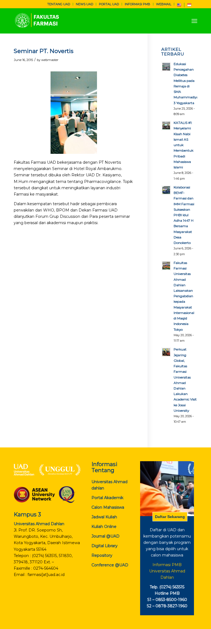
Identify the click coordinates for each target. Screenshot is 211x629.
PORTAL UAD (109, 4)
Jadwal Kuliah (104, 516)
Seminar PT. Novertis (43, 51)
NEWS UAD (84, 4)
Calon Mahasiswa (107, 507)
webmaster (50, 60)
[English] (179, 6)
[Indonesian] (189, 6)
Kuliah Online (103, 526)
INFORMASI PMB (137, 4)
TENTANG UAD (58, 4)
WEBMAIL (163, 4)
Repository (101, 555)
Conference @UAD (109, 565)
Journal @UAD (105, 536)
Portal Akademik (107, 497)
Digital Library (104, 545)
